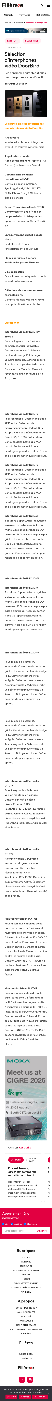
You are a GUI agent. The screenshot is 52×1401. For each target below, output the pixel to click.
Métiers (26, 1279)
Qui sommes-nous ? (26, 1308)
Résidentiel (43, 14)
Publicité (26, 1316)
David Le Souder (18, 83)
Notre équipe (26, 1320)
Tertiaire (24, 14)
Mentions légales (26, 1325)
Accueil (8, 14)
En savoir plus (40, 1397)
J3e (26, 1349)
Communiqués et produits (26, 1287)
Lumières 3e (26, 1358)
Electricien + (26, 1354)
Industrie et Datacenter (26, 1270)
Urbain (26, 1274)
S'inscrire (42, 1230)
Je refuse (24, 1397)
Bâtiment (18, 23)
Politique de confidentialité (26, 1329)
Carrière (26, 1292)
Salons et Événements (26, 1283)
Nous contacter (26, 1312)
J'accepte (11, 1397)
